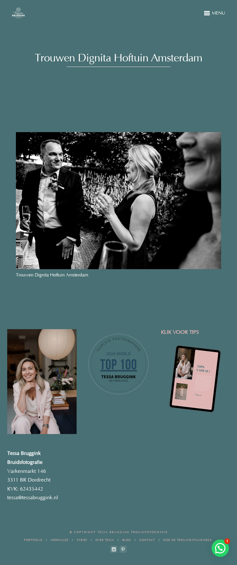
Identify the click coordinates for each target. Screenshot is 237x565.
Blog (126, 540)
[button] (220, 548)
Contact (147, 540)
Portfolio (33, 540)
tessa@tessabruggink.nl (32, 498)
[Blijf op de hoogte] (113, 549)
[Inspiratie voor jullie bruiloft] (123, 549)
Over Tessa (104, 540)
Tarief (82, 540)
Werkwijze (59, 540)
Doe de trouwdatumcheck (187, 540)
